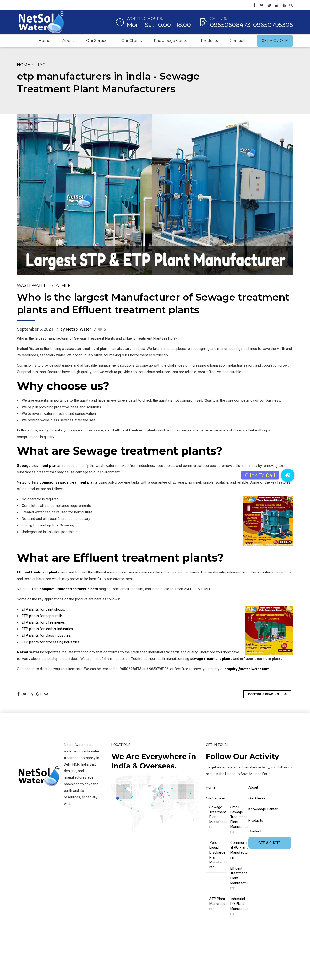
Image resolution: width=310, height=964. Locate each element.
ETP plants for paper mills (42, 616)
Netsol (22, 482)
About (68, 40)
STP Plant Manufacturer (218, 904)
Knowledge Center (171, 40)
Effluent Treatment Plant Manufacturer (239, 878)
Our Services (97, 40)
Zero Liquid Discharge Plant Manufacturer (218, 854)
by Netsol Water (75, 329)
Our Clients (131, 40)
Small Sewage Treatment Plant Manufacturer (239, 819)
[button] (287, 475)
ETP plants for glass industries (46, 635)
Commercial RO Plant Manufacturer (239, 850)
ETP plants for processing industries (51, 642)
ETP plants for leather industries (47, 629)
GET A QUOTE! (275, 40)
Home (44, 40)
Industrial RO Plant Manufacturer (239, 906)
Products (209, 40)
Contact (237, 40)
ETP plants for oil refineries (43, 622)
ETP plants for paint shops (43, 609)
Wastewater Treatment (45, 285)
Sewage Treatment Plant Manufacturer (218, 817)
